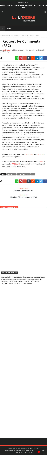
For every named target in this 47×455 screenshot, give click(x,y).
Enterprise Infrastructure (35, 450)
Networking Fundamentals (12, 35)
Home (2, 35)
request (26, 174)
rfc (33, 174)
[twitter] (41, 58)
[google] (25, 58)
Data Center (28, 452)
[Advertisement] (23, 244)
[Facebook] (2, 12)
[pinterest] (21, 58)
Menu (9, 29)
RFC (41, 162)
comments (11, 174)
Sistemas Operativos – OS (23, 190)
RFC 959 (41, 154)
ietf (19, 174)
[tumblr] (29, 58)
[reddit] (33, 58)
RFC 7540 (29, 154)
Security (19, 452)
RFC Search (16, 164)
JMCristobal (6, 50)
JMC (26, 18)
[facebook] (45, 58)
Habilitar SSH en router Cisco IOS (23, 196)
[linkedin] (37, 58)
